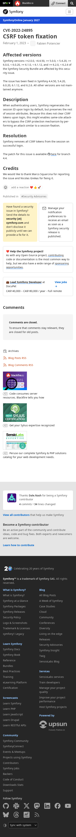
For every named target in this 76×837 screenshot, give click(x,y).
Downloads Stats (13, 785)
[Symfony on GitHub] (6, 806)
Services (44, 671)
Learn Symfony (12, 644)
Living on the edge (50, 634)
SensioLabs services (51, 677)
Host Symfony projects (53, 707)
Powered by (46, 715)
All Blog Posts (47, 595)
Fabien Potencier (48, 43)
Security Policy (12, 617)
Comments (13, 307)
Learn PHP (9, 708)
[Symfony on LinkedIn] (47, 806)
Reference (9, 660)
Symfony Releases (14, 611)
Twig (42, 656)
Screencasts (10, 698)
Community (10, 735)
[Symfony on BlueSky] (6, 815)
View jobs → (61, 284)
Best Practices (11, 671)
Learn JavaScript (13, 714)
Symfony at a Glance (15, 601)
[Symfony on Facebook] (58, 806)
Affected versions (22, 55)
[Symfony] (33, 11)
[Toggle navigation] (69, 12)
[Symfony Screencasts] (27, 815)
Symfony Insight (49, 650)
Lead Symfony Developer (26, 282)
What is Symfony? (14, 590)
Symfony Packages (14, 606)
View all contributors (16, 515)
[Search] (72, 3)
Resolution (15, 135)
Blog (42, 590)
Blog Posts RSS (17, 358)
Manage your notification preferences (56, 212)
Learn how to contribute (18, 545)
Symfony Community (15, 741)
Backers (8, 774)
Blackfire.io (27, 3)
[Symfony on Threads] (16, 815)
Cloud (42, 611)
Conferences (47, 623)
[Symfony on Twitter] (27, 806)
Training (8, 677)
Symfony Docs (11, 649)
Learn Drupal (11, 720)
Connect (60, 3)
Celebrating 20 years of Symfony (34, 568)
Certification (10, 688)
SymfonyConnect (13, 746)
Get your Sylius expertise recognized (32, 425)
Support (8, 790)
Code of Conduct (13, 779)
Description (15, 99)
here (53, 154)
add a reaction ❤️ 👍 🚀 (26, 187)
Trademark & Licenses (16, 628)
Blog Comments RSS (20, 365)
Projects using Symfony (17, 757)
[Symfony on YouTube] (68, 806)
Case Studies (47, 606)
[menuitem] (20, 595)
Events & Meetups (14, 752)
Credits (10, 168)
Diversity (44, 628)
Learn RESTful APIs (14, 725)
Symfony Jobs (11, 768)
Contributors (11, 763)
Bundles (8, 666)
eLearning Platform (15, 682)
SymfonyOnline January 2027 (21, 20)
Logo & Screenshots (15, 623)
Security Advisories (33, 196)
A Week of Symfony (51, 601)
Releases (44, 639)
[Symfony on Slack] (16, 806)
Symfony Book (11, 655)
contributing (56, 255)
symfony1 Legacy (13, 634)
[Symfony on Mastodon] (37, 806)
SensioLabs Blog (49, 661)
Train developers (49, 682)
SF (5, 3)
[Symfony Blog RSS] (37, 815)
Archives (13, 351)
